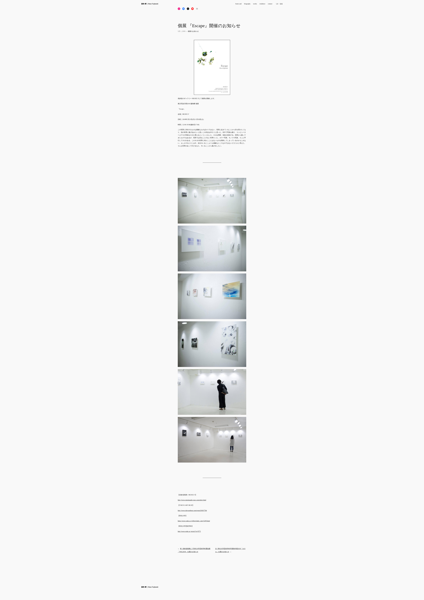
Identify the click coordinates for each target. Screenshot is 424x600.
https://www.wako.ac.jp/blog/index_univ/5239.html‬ (194, 521)
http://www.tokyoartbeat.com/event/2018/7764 (192, 510)
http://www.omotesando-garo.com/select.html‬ (192, 500)
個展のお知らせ (193, 31)
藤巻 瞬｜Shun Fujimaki (149, 4)
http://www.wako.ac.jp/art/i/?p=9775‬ (189, 531)
